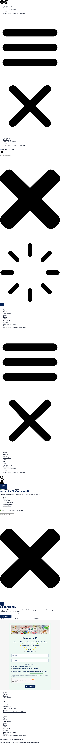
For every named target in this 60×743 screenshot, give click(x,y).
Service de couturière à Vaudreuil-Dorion (14, 13)
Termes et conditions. (6, 742)
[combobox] (7, 514)
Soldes (5, 315)
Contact (5, 11)
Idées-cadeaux (7, 506)
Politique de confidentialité (19, 742)
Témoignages (7, 8)
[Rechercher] (2, 604)
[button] (30, 76)
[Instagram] (6, 2)
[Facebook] (2, 2)
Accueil (5, 308)
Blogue (5, 317)
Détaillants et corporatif (9, 9)
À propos (5, 309)
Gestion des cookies (33, 742)
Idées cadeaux (7, 313)
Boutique (5, 311)
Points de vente (7, 6)
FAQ (4, 318)
